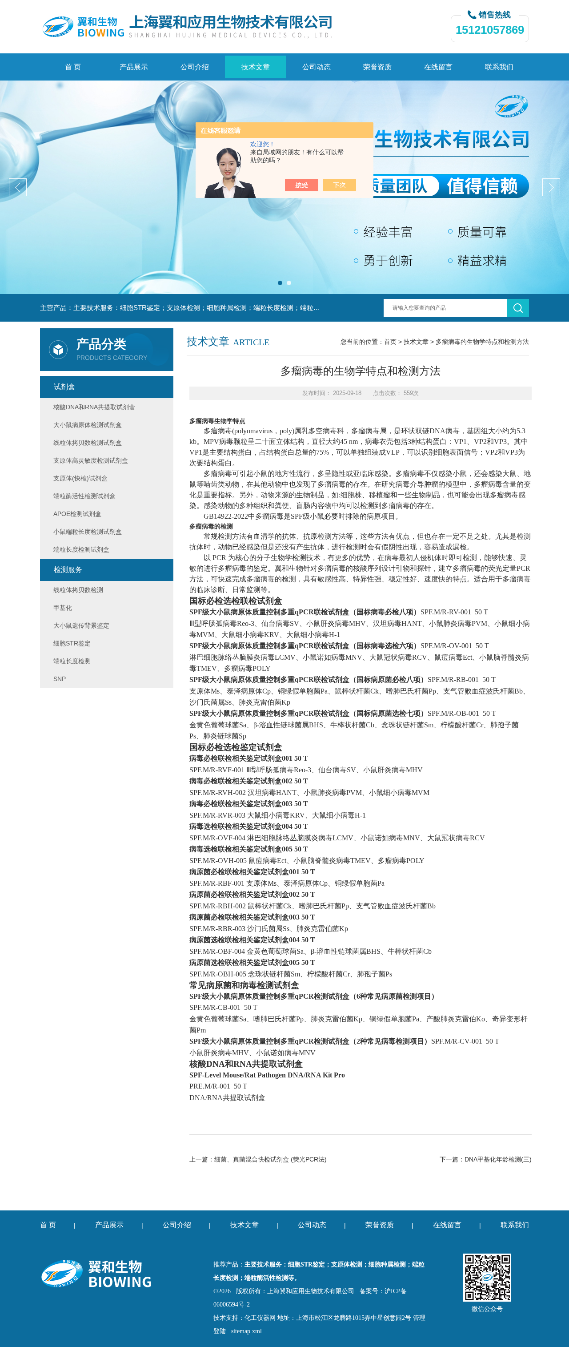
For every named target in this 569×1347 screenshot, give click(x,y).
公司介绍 (194, 67)
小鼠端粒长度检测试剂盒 (87, 531)
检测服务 (68, 569)
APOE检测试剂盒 (77, 513)
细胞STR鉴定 (72, 643)
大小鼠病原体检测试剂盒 (87, 424)
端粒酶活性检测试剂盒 (84, 496)
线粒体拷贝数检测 (78, 589)
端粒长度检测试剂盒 (81, 549)
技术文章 (255, 67)
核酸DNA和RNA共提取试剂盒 (94, 407)
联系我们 (499, 67)
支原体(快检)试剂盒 (80, 478)
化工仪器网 (260, 1318)
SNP (59, 678)
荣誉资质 (377, 67)
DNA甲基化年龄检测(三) (498, 1159)
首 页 (73, 67)
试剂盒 (64, 387)
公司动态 (316, 67)
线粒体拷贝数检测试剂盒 (87, 442)
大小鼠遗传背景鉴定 (81, 625)
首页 (390, 341)
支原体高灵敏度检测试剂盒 (90, 460)
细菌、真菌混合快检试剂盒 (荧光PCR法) (270, 1159)
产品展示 (134, 67)
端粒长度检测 (72, 661)
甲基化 (62, 607)
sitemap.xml (246, 1331)
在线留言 (438, 67)
